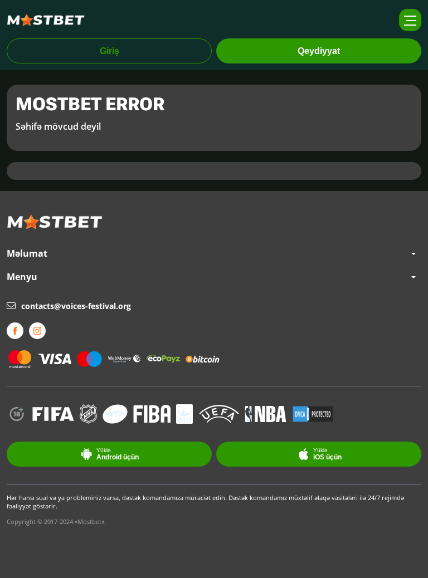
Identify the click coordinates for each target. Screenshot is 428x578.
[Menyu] (410, 20)
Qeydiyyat (319, 51)
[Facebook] (15, 330)
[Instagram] (37, 330)
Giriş (109, 51)
